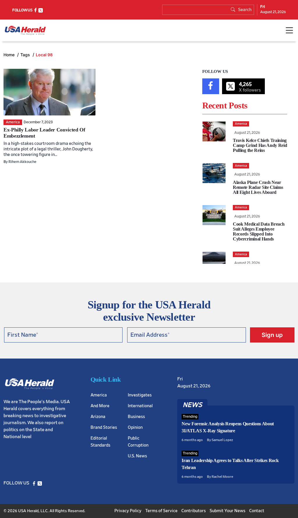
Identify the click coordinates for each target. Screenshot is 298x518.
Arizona (98, 417)
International (140, 406)
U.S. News (137, 456)
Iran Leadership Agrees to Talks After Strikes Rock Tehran (230, 464)
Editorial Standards (100, 441)
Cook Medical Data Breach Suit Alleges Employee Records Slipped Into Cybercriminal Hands (258, 231)
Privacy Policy (127, 511)
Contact (256, 511)
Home (9, 54)
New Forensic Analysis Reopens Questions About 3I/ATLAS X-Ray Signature (228, 427)
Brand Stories (104, 427)
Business (136, 417)
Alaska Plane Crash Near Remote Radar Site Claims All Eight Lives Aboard (258, 187)
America (99, 395)
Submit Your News (227, 511)
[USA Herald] (25, 30)
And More (100, 406)
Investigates (140, 395)
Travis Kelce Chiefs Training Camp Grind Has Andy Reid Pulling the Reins (260, 145)
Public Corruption (138, 441)
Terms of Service (161, 511)
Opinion (135, 427)
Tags (25, 54)
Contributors (193, 511)
